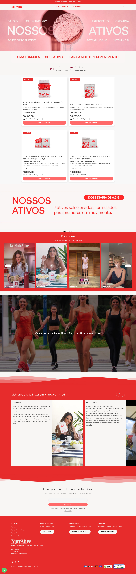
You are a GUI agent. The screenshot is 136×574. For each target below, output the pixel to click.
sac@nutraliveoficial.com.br (19, 553)
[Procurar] (116, 6)
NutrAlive (19, 566)
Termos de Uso (73, 509)
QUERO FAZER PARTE (79, 532)
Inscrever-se (68, 504)
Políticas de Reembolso (18, 536)
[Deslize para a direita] (123, 395)
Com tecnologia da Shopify (30, 566)
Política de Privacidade (18, 530)
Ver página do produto (29, 112)
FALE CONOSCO (16, 549)
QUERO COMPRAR (107, 532)
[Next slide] (128, 266)
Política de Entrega (16, 533)
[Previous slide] (8, 266)
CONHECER (47, 532)
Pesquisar (14, 527)
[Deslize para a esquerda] (118, 395)
